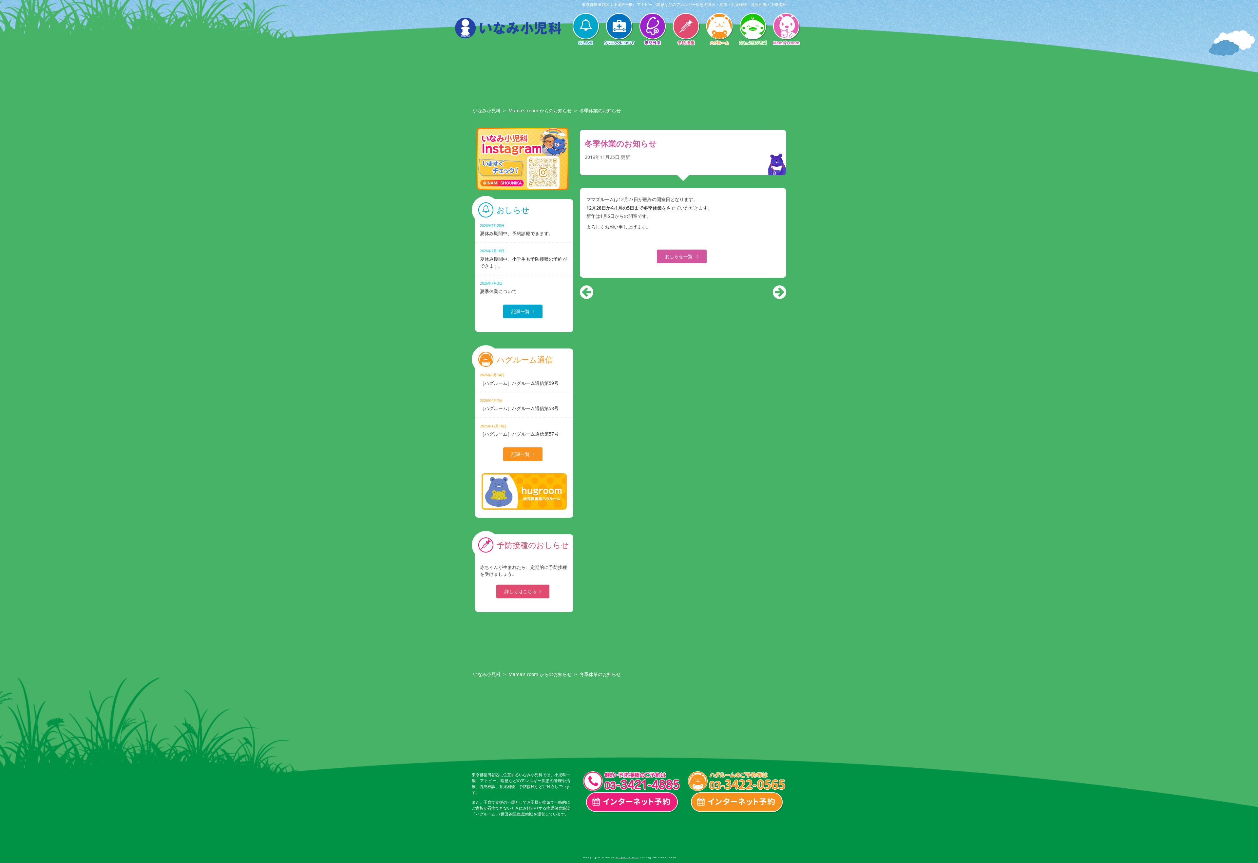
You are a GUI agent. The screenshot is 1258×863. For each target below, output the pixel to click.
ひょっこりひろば (753, 30)
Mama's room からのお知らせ (540, 110)
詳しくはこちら (521, 591)
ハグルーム (719, 30)
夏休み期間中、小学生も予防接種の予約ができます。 (523, 258)
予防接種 (686, 30)
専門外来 (652, 30)
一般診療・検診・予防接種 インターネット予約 (632, 802)
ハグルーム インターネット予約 (737, 802)
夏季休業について (498, 287)
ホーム (485, 839)
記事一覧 (520, 311)
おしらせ (585, 30)
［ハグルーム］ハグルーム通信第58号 (519, 404)
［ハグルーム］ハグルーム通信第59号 (519, 379)
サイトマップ (765, 839)
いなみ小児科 (487, 110)
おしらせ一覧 (679, 256)
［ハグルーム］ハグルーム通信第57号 (519, 430)
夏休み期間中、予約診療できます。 (516, 229)
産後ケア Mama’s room (786, 30)
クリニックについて (619, 30)
